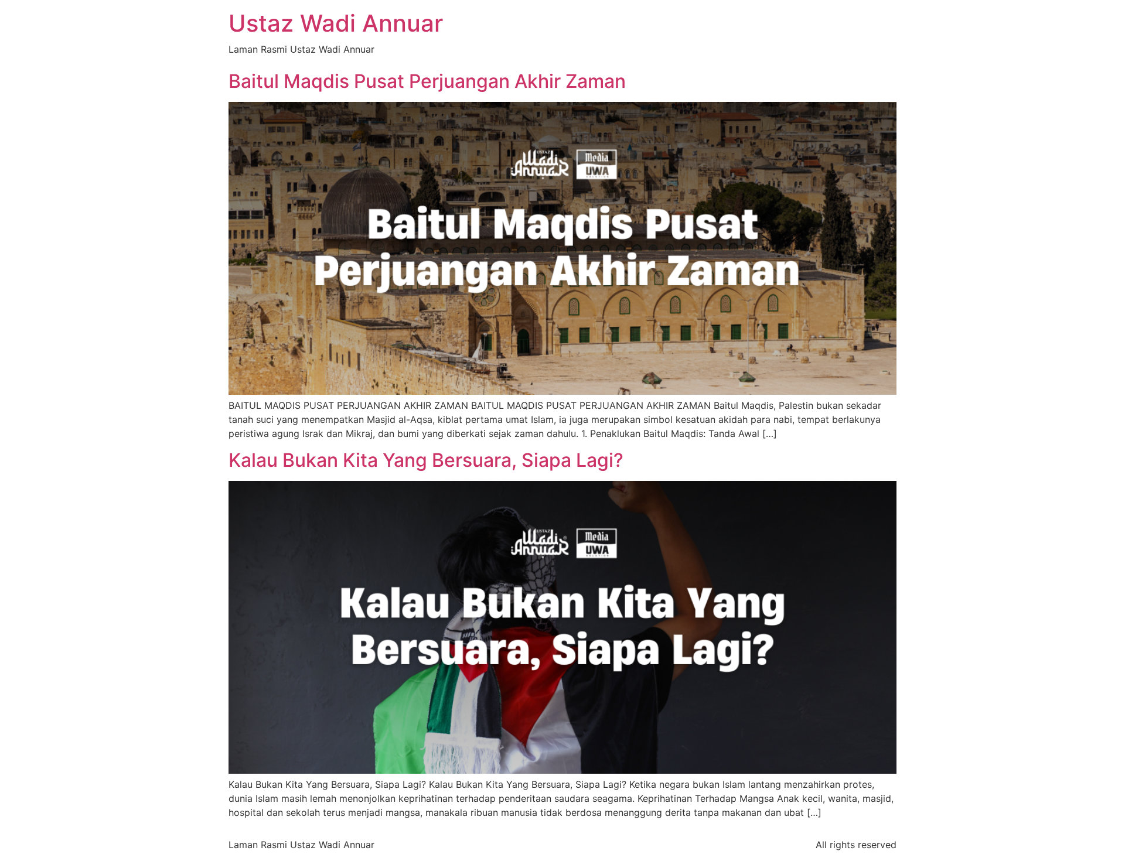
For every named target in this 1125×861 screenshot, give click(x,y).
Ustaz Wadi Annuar (336, 23)
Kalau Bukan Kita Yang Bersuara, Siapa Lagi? (426, 460)
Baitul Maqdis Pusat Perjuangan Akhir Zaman (427, 81)
